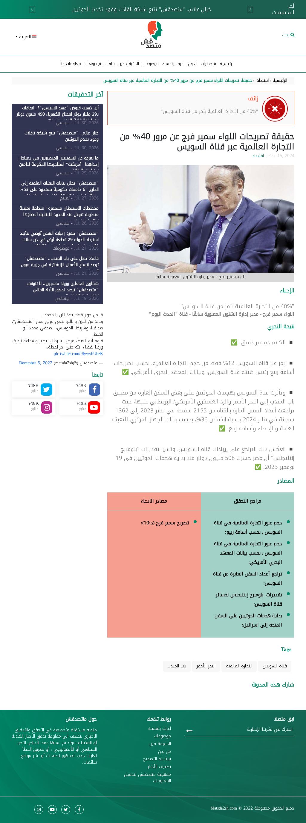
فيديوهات (93, 64)
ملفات (110, 64)
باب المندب (176, 666)
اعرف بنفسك (173, 64)
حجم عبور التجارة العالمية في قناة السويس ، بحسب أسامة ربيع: (248, 527)
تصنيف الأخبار (159, 767)
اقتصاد (263, 80)
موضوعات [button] (151, 64)
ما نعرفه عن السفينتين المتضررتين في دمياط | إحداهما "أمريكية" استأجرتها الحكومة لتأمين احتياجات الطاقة (145, 13)
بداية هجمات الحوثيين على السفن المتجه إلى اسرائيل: (248, 620)
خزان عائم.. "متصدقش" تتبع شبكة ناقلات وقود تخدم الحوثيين (62, 136)
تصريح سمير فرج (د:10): (165, 522)
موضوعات (162, 736)
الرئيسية (227, 64)
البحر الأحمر (206, 666)
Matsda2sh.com (224, 808)
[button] (57, 37)
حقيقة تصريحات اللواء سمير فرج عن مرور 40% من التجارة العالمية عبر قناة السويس (177, 80)
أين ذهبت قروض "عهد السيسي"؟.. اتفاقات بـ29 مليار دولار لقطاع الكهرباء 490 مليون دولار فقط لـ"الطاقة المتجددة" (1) (58, 114)
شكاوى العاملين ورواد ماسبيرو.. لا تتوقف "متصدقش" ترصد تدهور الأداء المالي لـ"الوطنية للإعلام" (63, 290)
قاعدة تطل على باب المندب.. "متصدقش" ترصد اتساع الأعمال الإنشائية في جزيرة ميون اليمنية (60, 264)
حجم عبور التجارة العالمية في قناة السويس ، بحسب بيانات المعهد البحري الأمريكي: (248, 553)
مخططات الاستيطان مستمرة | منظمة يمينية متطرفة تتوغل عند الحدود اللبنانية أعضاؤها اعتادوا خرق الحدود (59, 214)
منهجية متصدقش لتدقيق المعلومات (147, 777)
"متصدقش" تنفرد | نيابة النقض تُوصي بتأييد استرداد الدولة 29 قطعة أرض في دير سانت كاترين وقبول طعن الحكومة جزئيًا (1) (59, 239)
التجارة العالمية (239, 666)
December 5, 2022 (35, 363)
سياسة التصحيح (157, 759)
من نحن (164, 751)
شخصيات (208, 64)
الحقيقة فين (128, 64)
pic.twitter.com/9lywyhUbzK (78, 354)
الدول (192, 64)
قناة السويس (275, 666)
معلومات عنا (70, 64)
